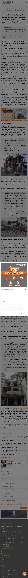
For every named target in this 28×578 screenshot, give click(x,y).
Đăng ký (22, 314)
